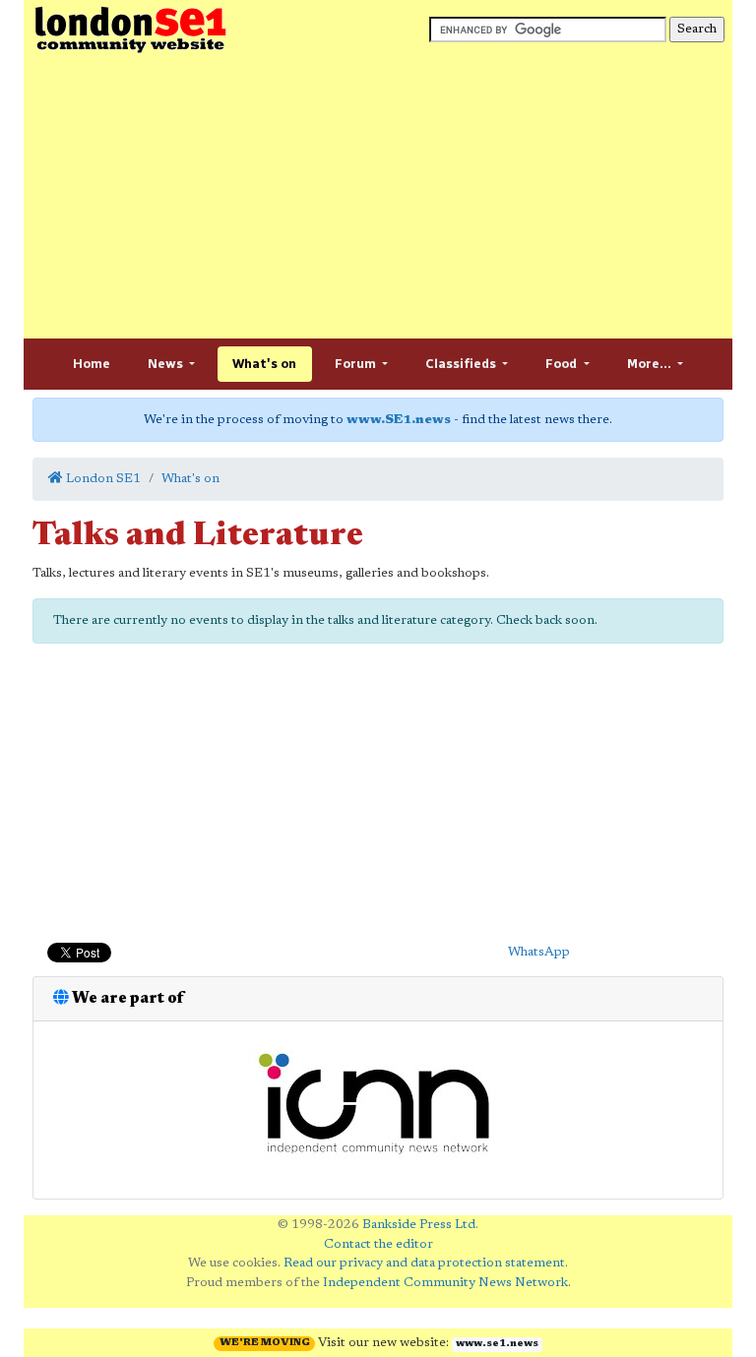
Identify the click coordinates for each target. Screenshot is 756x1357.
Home (91, 363)
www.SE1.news (398, 419)
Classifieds (462, 363)
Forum (357, 363)
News (167, 363)
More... (650, 363)
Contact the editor (378, 1244)
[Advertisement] (378, 197)
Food (562, 363)
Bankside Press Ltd (418, 1224)
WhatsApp (539, 952)
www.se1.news (497, 1344)
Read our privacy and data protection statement (424, 1263)
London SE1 (102, 478)
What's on (264, 363)
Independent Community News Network (445, 1282)
